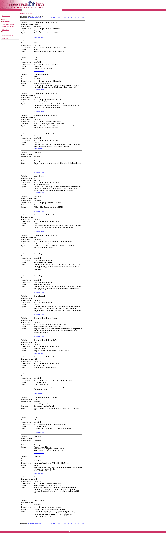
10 (51, 17)
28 (82, 17)
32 (24, 19)
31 (22, 19)
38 (34, 19)
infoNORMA (6, 21)
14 (58, 17)
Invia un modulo (7, 31)
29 (83, 17)
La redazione (6, 16)
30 (21, 19)
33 (26, 19)
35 (29, 19)
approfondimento (39, 37)
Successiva (37, 17)
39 (36, 19)
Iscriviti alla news (7, 35)
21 (70, 17)
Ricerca (4, 19)
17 (63, 17)
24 (75, 17)
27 (80, 17)
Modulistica (5, 30)
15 (60, 17)
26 (78, 17)
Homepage (5, 14)
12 (54, 17)
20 (68, 17)
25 (76, 17)
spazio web (5, 26)
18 (65, 17)
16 (61, 17)
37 (33, 19)
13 (56, 17)
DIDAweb (5, 38)
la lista (12, 26)
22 (71, 17)
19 (66, 17)
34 (27, 19)
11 (53, 17)
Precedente (31, 17)
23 (73, 17)
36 (31, 19)
